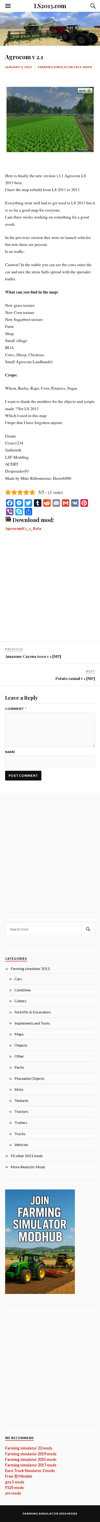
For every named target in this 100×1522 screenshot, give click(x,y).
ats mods (13, 1493)
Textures (21, 1100)
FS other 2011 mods (27, 1155)
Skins (18, 1089)
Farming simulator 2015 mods (31, 1459)
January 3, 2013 (18, 67)
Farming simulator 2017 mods (31, 1465)
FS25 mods (14, 1487)
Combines (22, 990)
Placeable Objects (29, 1078)
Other (19, 1056)
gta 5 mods (14, 1482)
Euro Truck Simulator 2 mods (30, 1470)
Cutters (20, 1001)
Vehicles (21, 1144)
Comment (16, 708)
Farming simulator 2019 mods (31, 1454)
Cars (18, 979)
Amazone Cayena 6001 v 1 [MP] (33, 656)
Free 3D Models (18, 1476)
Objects (20, 1045)
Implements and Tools (32, 1023)
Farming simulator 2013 (59, 67)
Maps (87, 67)
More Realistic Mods (28, 1167)
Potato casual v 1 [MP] (75, 678)
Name (10, 752)
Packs (19, 1067)
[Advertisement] (50, 590)
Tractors (21, 1111)
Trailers (20, 1122)
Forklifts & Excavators (32, 1012)
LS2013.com (50, 6)
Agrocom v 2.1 (24, 57)
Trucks (20, 1133)
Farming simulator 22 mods (28, 1448)
